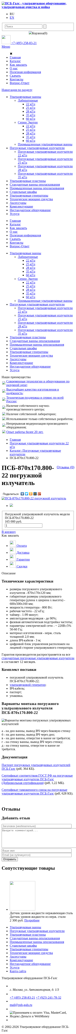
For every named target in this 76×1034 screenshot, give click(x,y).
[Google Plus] (39, 493)
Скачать (15, 75)
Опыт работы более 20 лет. (24, 432)
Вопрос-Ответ (19, 83)
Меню (6, 46)
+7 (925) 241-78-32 (48, 997)
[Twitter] (27, 493)
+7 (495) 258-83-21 (22, 997)
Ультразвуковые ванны (25, 927)
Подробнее (32, 920)
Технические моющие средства (31, 953)
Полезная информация (25, 72)
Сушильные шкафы (23, 945)
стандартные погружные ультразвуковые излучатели (38, 658)
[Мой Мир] (35, 493)
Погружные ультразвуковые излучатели (37, 931)
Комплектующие (21, 960)
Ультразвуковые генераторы (29, 949)
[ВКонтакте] (22, 493)
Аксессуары (18, 956)
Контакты (16, 79)
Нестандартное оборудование (30, 964)
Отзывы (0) (65, 467)
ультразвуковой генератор (27, 684)
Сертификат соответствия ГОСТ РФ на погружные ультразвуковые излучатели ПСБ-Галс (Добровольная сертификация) (37, 779)
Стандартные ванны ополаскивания (35, 938)
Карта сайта (18, 971)
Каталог (15, 61)
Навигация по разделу (17, 90)
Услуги (14, 967)
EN (12, 17)
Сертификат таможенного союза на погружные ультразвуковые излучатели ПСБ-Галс (34, 791)
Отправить (9, 859)
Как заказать (18, 64)
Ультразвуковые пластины (28, 934)
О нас (14, 68)
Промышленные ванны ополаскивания (37, 942)
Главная (15, 57)
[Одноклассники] (31, 493)
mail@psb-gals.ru (21, 1005)
